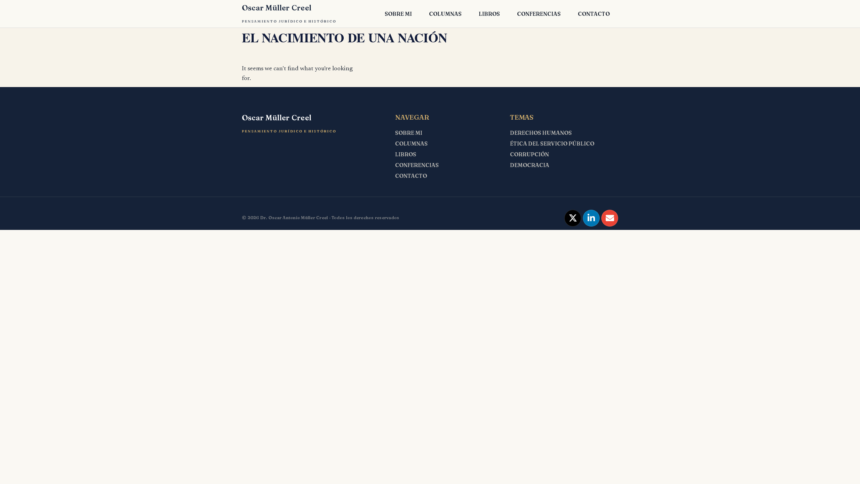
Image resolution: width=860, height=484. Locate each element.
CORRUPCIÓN (529, 154)
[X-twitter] (572, 218)
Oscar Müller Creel (276, 7)
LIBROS (489, 13)
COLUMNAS (445, 13)
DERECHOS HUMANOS (541, 132)
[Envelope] (609, 218)
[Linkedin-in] (591, 218)
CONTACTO (594, 13)
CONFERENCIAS (539, 13)
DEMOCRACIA (529, 165)
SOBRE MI (398, 13)
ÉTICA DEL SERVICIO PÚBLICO (552, 143)
